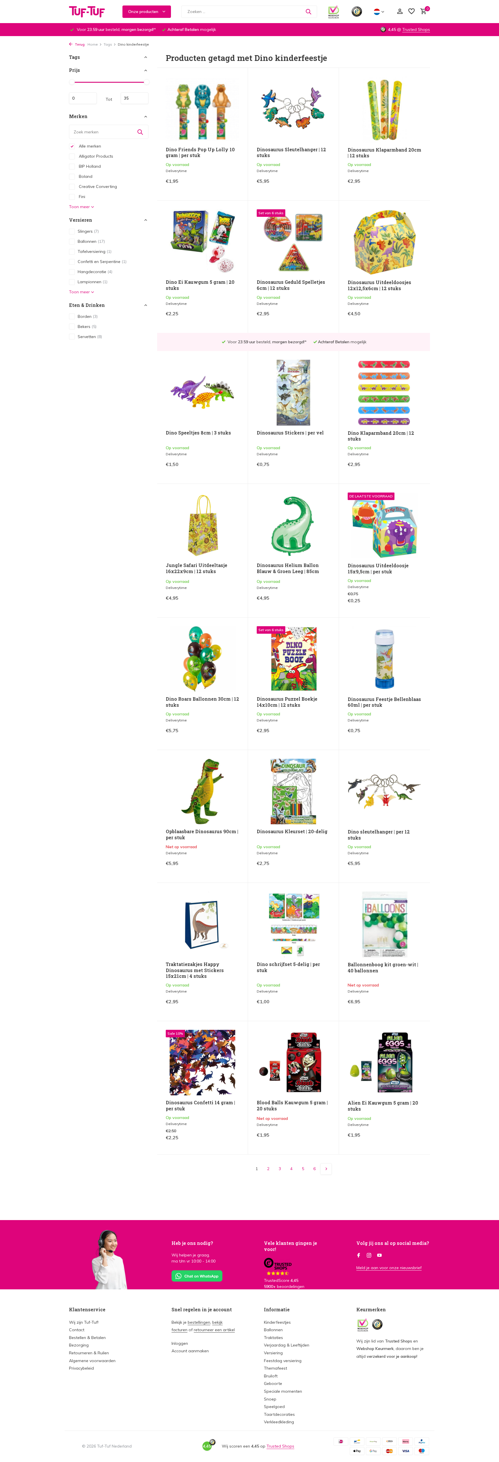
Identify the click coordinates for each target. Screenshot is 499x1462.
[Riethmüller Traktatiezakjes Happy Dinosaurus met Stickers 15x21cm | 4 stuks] (202, 924)
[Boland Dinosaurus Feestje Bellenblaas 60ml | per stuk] (384, 659)
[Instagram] (369, 1255)
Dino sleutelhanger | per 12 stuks (379, 835)
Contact (76, 1329)
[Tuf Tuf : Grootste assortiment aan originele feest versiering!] (90, 11)
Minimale (83, 98)
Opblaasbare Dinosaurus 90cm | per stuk (202, 834)
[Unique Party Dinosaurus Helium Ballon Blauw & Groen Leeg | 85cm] (293, 525)
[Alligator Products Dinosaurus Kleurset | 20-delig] (293, 791)
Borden (88, 316)
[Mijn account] (400, 11)
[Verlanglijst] (411, 11)
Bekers (87, 326)
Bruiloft (271, 1376)
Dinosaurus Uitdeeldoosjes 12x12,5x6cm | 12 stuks (379, 285)
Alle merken (89, 146)
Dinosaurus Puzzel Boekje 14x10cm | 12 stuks (287, 702)
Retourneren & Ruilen (89, 1352)
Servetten (90, 336)
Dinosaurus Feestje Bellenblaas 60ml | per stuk (384, 702)
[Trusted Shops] (356, 11)
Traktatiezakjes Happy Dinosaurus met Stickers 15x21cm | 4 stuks (195, 970)
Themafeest (275, 1368)
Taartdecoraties (279, 1414)
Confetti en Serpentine (102, 261)
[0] (422, 11)
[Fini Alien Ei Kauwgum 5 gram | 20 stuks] (384, 1063)
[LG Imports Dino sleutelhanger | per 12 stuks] (384, 792)
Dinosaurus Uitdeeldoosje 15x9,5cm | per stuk (378, 569)
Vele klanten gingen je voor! (290, 1246)
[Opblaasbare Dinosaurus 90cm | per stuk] (202, 791)
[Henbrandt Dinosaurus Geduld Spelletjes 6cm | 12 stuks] (293, 242)
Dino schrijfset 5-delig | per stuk (288, 967)
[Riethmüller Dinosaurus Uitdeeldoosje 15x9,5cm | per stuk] (384, 525)
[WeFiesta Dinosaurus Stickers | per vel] (293, 392)
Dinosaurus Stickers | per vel (290, 433)
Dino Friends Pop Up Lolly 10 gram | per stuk (200, 152)
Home (92, 44)
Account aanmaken (190, 1350)
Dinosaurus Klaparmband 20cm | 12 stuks (384, 153)
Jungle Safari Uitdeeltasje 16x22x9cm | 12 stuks (196, 568)
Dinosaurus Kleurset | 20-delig (292, 831)
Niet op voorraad (219, 867)
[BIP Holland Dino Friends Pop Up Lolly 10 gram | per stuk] (202, 109)
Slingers (88, 231)
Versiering (273, 1352)
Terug (79, 44)
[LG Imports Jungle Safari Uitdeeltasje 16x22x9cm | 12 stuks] (202, 525)
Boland (85, 176)
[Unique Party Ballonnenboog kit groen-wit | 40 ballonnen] (384, 924)
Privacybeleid (81, 1368)
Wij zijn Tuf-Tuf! (83, 1322)
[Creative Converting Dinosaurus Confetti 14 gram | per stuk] (202, 1062)
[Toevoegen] (229, 185)
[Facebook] (358, 1255)
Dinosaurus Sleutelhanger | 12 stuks (291, 152)
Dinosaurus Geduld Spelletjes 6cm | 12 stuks (291, 285)
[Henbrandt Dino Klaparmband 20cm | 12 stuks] (384, 393)
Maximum (134, 98)
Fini (81, 196)
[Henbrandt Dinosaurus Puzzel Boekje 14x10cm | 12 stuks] (293, 659)
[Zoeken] (308, 11)
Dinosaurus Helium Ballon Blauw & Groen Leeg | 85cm (288, 568)
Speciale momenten (283, 1391)
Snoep (270, 1399)
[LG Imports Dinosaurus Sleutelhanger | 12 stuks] (293, 109)
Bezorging (79, 1345)
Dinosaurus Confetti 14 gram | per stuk (200, 1106)
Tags (108, 44)
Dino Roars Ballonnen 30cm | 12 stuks (202, 702)
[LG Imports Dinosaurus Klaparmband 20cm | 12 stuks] (384, 109)
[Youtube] (379, 1255)
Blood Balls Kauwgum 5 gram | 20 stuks (292, 1106)
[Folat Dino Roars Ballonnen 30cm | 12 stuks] (202, 659)
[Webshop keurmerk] (333, 11)
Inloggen (180, 1343)
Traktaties (273, 1337)
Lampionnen (92, 281)
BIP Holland (89, 166)
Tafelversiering (94, 251)
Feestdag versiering (282, 1360)
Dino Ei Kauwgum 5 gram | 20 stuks (200, 285)
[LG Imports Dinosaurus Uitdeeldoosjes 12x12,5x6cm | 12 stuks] (384, 242)
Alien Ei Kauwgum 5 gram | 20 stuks (383, 1106)
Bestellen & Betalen (87, 1337)
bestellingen (199, 1322)
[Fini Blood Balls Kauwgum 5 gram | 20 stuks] (293, 1062)
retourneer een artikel (214, 1329)
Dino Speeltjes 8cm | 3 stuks (198, 433)
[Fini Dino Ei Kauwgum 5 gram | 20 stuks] (202, 242)
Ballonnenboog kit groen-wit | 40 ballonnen (383, 968)
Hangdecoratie (95, 271)
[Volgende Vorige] (326, 1169)
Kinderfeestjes (277, 1322)
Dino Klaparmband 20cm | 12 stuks (381, 436)
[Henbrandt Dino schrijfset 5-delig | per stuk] (293, 924)
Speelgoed (274, 1406)
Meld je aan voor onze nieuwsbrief (389, 1267)
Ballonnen (91, 241)
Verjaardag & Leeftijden (286, 1345)
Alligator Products (95, 156)
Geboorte (273, 1383)
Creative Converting (97, 186)
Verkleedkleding (279, 1421)
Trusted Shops (416, 29)
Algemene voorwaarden (92, 1360)
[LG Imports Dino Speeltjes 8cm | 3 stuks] (202, 392)
